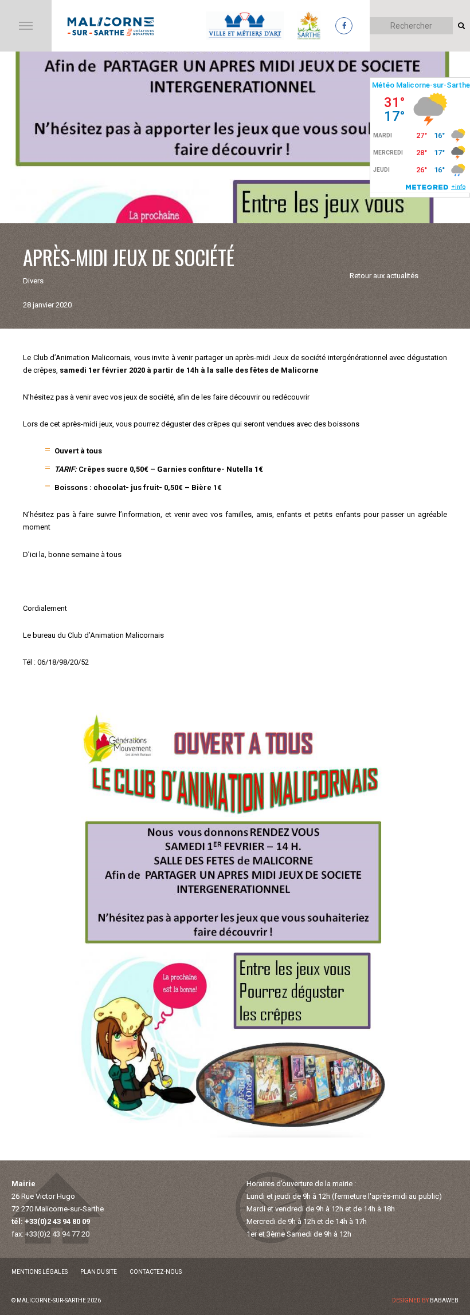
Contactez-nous (156, 1272)
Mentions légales (39, 1272)
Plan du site (98, 1272)
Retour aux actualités (384, 275)
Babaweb (444, 1300)
